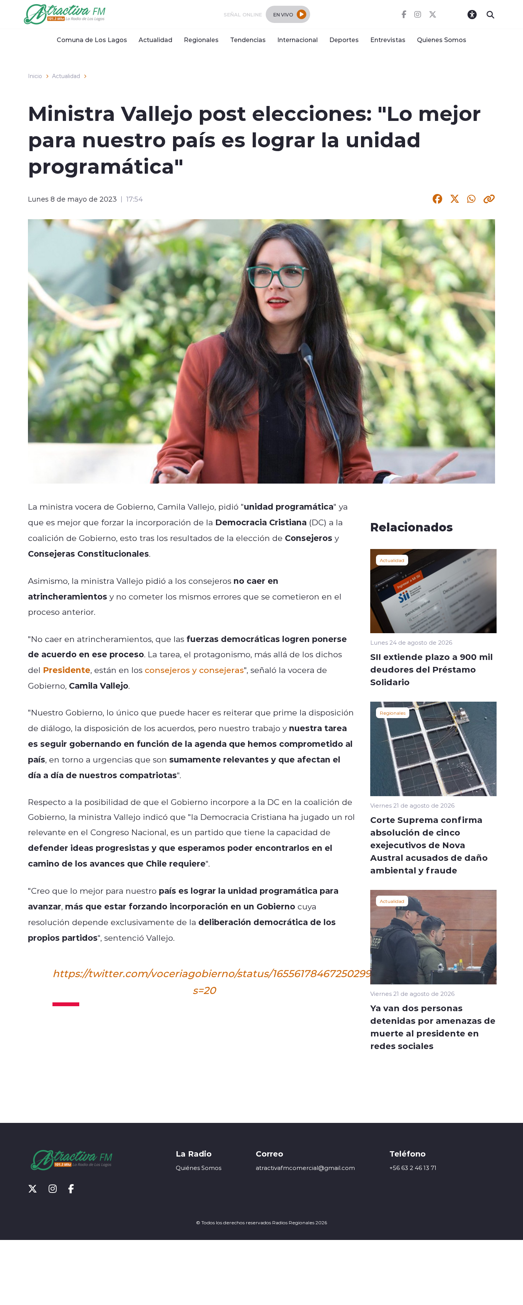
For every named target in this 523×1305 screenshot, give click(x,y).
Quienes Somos (441, 40)
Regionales (201, 40)
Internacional (297, 40)
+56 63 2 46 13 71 (412, 1168)
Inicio (35, 76)
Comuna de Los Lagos (92, 40)
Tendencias (248, 40)
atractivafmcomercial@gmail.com (305, 1168)
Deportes (344, 40)
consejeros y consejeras (194, 670)
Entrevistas (387, 40)
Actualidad (155, 40)
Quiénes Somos (198, 1168)
